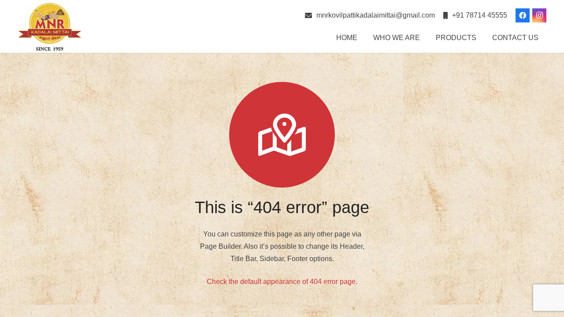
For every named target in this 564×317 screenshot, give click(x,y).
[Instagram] (539, 15)
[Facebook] (523, 15)
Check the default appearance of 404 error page (281, 281)
